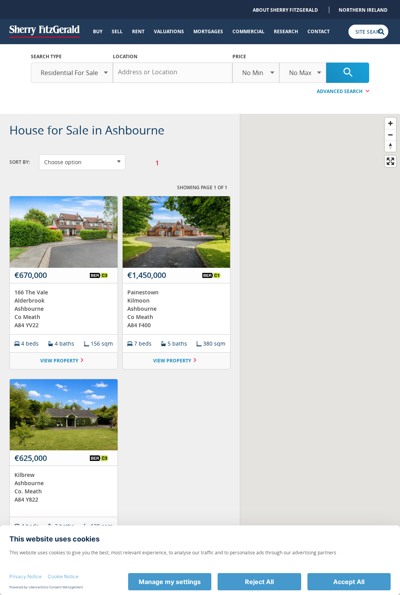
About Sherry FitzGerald (285, 10)
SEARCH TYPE (46, 56)
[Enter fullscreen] (390, 161)
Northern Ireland (363, 10)
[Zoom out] (390, 134)
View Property (59, 360)
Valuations (169, 31)
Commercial (248, 31)
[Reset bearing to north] (390, 146)
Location (125, 56)
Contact (318, 31)
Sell (117, 31)
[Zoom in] (390, 123)
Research (286, 31)
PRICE (239, 56)
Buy (97, 31)
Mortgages (208, 31)
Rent (138, 31)
